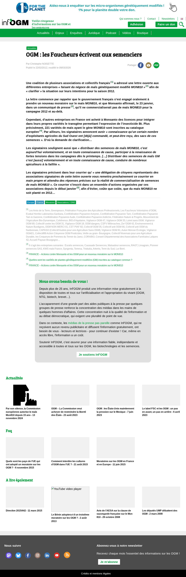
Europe (30, 202)
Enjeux (59, 33)
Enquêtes (76, 33)
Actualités (43, 33)
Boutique (142, 33)
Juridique (94, 33)
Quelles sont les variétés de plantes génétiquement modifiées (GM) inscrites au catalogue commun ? (80, 260)
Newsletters (168, 18)
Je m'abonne (109, 562)
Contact (151, 18)
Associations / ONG (66, 202)
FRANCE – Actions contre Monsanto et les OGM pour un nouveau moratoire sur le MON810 (76, 254)
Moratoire (50, 202)
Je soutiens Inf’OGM (93, 354)
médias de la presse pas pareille (89, 323)
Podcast (111, 33)
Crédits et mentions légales (96, 573)
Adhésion (136, 24)
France (40, 202)
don (166, 24)
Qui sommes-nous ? (130, 18)
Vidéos (126, 33)
